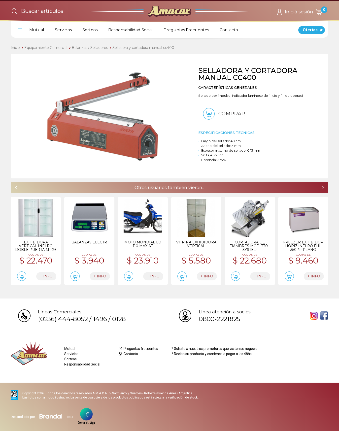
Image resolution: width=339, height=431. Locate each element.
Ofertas (310, 30)
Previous (19, 116)
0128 (119, 319)
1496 (100, 319)
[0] (318, 12)
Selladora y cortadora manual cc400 (143, 47)
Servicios (63, 30)
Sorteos (90, 30)
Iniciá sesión (298, 12)
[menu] (19, 30)
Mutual (36, 30)
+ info (46, 276)
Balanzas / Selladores (90, 47)
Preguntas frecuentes (140, 349)
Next (185, 116)
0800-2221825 (219, 319)
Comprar (231, 114)
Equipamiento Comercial (45, 47)
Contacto (229, 30)
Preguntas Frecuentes (186, 30)
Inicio (15, 47)
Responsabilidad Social (130, 30)
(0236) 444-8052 (63, 319)
